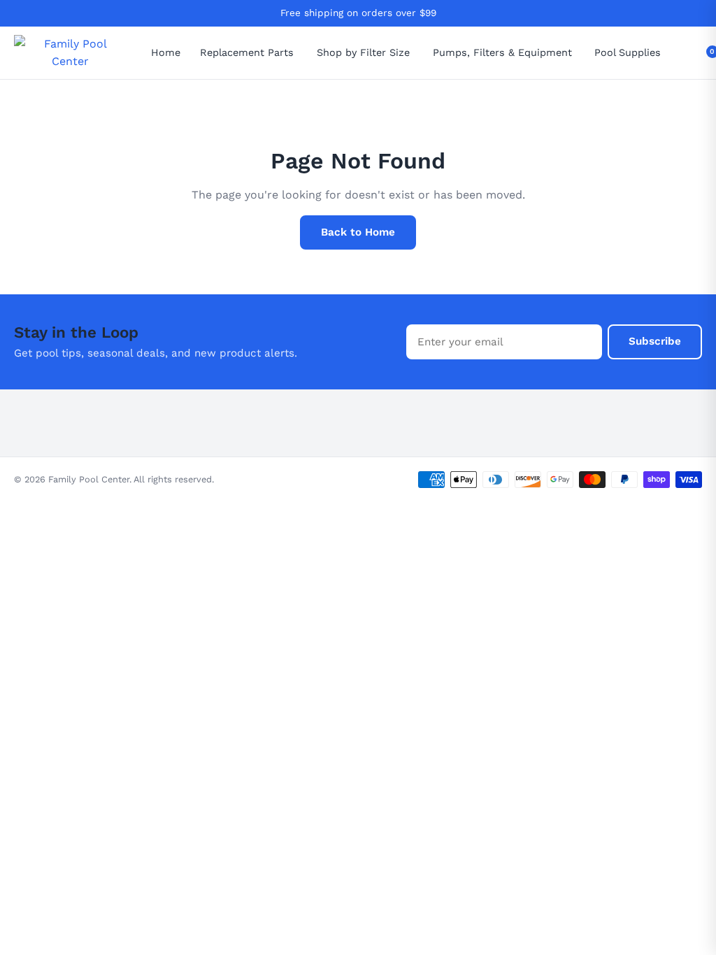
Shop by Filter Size (363, 52)
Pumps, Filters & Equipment (502, 52)
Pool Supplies (627, 52)
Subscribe (655, 341)
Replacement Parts (247, 52)
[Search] (694, 52)
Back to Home (358, 232)
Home (165, 52)
